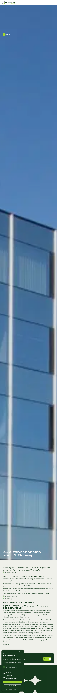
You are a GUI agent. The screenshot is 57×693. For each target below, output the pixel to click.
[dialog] (12, 671)
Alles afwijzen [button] (12, 685)
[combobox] (19, 651)
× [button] (21, 651)
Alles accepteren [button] (12, 682)
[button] (12, 689)
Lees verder (11, 664)
